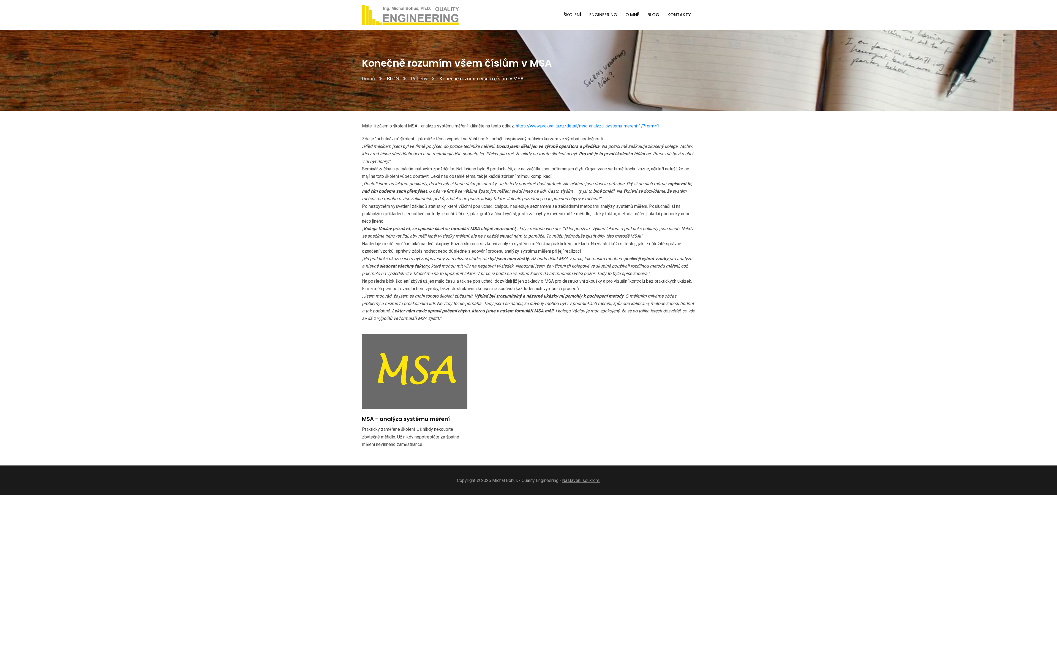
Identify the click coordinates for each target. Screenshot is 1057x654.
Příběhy (419, 78)
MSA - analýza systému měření (406, 419)
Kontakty (679, 15)
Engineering (603, 15)
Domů (368, 78)
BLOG (653, 15)
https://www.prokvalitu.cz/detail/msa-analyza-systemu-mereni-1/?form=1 (587, 126)
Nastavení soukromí (581, 480)
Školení (572, 15)
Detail (427, 372)
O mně (632, 15)
